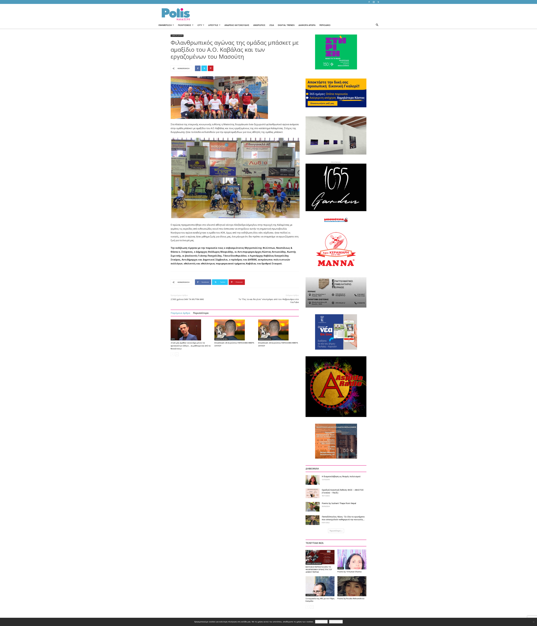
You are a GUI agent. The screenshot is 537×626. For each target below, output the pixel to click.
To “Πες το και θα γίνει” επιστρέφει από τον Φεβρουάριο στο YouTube (268, 300)
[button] (377, 25)
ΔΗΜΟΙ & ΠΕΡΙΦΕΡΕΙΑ (313, 563)
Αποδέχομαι (321, 622)
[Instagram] (374, 2)
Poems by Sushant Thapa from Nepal (339, 503)
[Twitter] (378, 2)
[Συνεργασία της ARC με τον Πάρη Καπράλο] (320, 586)
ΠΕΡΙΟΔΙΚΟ (324, 25)
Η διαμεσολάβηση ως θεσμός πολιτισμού (341, 476)
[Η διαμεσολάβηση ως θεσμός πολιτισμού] (313, 480)
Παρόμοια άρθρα (180, 313)
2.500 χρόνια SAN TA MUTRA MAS (187, 299)
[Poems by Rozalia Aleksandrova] (351, 586)
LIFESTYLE (213, 25)
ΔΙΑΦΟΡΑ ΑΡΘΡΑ (306, 25)
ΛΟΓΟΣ (340, 568)
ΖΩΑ (271, 25)
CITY (199, 25)
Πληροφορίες (336, 622)
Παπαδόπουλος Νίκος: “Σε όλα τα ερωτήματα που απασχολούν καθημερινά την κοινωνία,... (343, 518)
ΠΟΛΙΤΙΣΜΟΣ (184, 25)
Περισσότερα (201, 313)
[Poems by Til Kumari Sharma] (351, 559)
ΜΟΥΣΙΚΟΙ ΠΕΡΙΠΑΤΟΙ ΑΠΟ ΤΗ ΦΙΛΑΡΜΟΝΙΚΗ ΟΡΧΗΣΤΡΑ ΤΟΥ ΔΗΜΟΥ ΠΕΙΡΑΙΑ (319, 569)
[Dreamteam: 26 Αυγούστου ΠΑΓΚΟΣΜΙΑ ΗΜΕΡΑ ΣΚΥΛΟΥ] (234, 329)
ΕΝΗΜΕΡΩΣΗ (165, 25)
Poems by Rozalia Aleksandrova (350, 598)
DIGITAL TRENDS (286, 25)
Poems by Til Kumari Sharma (349, 571)
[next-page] (177, 354)
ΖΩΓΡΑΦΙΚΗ (310, 595)
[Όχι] (533, 622)
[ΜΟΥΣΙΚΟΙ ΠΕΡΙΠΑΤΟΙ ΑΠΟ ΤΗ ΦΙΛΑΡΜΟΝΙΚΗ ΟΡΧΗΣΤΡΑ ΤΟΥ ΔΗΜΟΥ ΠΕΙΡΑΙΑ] (320, 557)
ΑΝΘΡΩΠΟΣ (259, 25)
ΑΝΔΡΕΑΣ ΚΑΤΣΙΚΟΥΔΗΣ (236, 25)
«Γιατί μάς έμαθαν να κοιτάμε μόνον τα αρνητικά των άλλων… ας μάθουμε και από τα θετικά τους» (190, 346)
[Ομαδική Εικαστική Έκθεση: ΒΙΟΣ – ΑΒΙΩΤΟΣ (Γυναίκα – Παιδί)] (313, 493)
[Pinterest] (210, 68)
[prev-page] (172, 354)
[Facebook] (369, 2)
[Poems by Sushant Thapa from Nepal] (313, 507)
